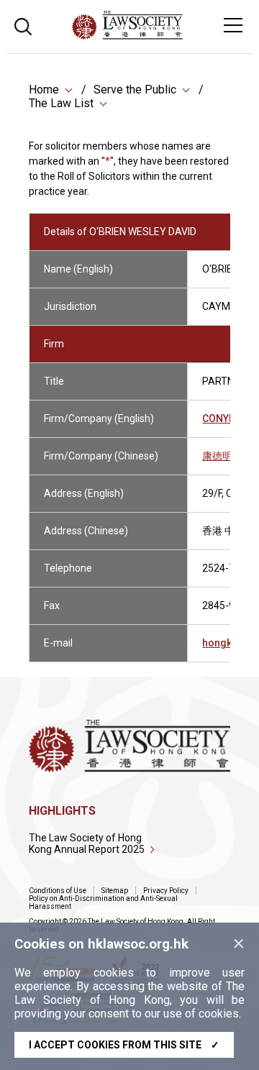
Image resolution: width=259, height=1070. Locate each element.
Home (44, 89)
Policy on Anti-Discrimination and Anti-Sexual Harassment (103, 902)
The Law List (61, 103)
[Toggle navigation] (233, 25)
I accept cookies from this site (124, 1045)
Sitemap (114, 891)
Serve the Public (135, 89)
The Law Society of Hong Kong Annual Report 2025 (87, 843)
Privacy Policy (165, 891)
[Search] (23, 25)
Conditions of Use (57, 891)
